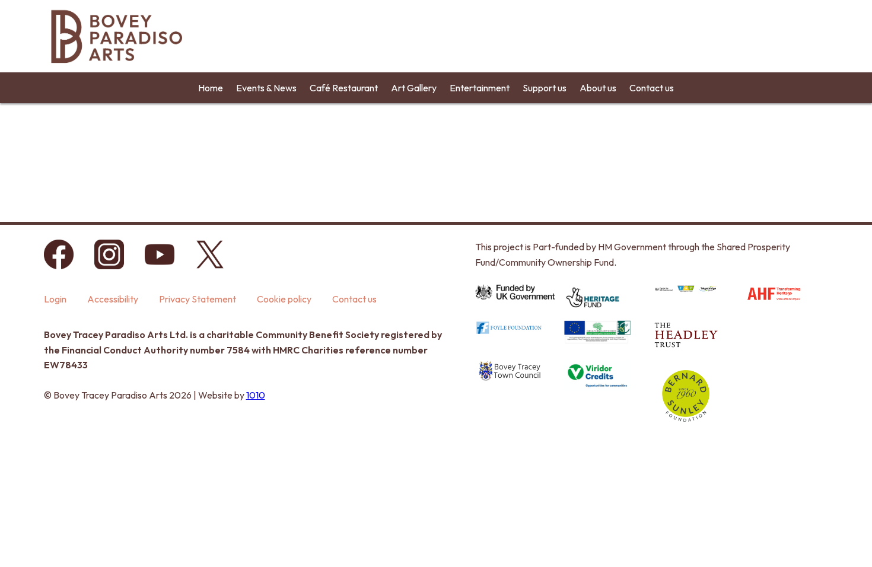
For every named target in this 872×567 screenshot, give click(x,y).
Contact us (651, 88)
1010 (255, 395)
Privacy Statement (197, 299)
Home (210, 88)
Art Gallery (414, 88)
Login (55, 299)
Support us (545, 88)
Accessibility (112, 299)
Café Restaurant (344, 88)
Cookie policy (284, 299)
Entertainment (480, 88)
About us (598, 88)
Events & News (266, 88)
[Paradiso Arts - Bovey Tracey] (116, 68)
